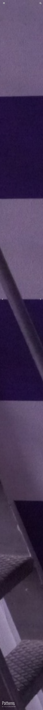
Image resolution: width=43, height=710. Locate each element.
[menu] (4, 3)
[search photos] (40, 3)
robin (5, 706)
